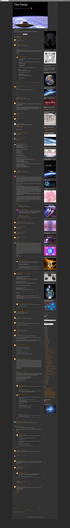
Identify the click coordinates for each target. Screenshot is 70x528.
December (47, 339)
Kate (19, 385)
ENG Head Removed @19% (20, 126)
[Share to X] (25, 34)
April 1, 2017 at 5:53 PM (21, 138)
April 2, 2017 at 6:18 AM (22, 329)
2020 (45, 335)
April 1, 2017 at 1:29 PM (22, 102)
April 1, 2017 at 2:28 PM (21, 123)
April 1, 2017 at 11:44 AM (21, 86)
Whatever (17, 329)
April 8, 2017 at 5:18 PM (23, 481)
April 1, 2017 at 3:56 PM (24, 133)
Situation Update (47, 350)
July (46, 345)
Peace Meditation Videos (48, 361)
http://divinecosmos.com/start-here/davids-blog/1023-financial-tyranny (50, 395)
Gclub (17, 491)
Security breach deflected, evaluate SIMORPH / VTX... (50, 374)
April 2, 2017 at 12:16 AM (22, 317)
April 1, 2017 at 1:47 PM (21, 113)
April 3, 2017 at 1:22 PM (25, 414)
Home (28, 508)
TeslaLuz (17, 455)
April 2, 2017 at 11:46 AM (21, 460)
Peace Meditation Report (48, 358)
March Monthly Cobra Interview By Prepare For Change (49, 370)
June (46, 346)
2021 (45, 334)
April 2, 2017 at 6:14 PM (24, 472)
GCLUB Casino (18, 490)
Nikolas (17, 344)
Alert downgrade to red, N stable (49, 365)
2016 (45, 379)
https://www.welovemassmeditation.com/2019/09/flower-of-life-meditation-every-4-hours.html (50, 130)
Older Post (39, 508)
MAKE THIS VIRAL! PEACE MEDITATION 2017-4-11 (49, 363)
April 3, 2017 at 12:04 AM (29, 303)
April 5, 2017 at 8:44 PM (25, 215)
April (46, 348)
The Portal (20, 4)
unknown (17, 322)
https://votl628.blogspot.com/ (48, 389)
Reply (17, 41)
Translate (50, 325)
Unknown (17, 39)
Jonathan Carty (18, 421)
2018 (45, 337)
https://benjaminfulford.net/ (48, 390)
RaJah (19, 56)
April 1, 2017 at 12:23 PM (23, 97)
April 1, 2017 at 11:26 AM (23, 49)
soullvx (17, 317)
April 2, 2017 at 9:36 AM (22, 450)
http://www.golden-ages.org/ (48, 388)
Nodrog (17, 358)
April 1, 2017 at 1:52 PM (21, 118)
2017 (45, 338)
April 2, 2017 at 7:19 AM (22, 334)
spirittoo (17, 426)
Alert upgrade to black (48, 359)
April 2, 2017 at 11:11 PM (24, 56)
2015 (45, 380)
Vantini (17, 138)
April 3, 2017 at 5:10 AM (23, 209)
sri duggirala (18, 170)
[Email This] (23, 34)
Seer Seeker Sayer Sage (22, 303)
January (47, 378)
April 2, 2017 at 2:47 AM (22, 322)
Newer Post (15, 508)
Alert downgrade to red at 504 (49, 349)
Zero (17, 123)
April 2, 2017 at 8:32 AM (22, 426)
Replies (18, 55)
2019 (45, 336)
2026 (45, 328)
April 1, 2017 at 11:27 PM (26, 311)
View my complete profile (47, 402)
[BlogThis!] (24, 34)
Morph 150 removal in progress (49, 353)
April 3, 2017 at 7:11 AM (24, 394)
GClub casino (18, 492)
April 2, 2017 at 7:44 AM (24, 421)
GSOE (17, 113)
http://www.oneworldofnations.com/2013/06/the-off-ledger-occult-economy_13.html (50, 397)
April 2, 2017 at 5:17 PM (25, 260)
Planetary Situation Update (48, 364)
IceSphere (17, 143)
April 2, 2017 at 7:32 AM (22, 358)
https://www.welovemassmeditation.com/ (50, 387)
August (47, 344)
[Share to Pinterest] (26, 34)
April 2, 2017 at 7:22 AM (22, 344)
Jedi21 (17, 460)
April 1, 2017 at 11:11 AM (22, 39)
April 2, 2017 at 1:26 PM (23, 385)
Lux (16, 118)
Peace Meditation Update (48, 360)
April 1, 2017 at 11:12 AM (22, 44)
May (46, 347)
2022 (45, 333)
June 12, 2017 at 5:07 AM (22, 486)
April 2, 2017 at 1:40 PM (25, 205)
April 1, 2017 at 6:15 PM (22, 143)
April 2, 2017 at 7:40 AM (23, 372)
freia (19, 209)
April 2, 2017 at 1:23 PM (23, 434)
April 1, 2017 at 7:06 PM (23, 170)
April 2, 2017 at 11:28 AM (22, 455)
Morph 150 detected (48, 354)
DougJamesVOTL (18, 133)
